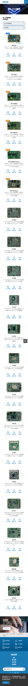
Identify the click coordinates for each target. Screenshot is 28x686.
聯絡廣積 (14, 664)
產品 (7, 634)
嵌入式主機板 (12, 634)
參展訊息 (20, 647)
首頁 (3, 634)
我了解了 (6, 682)
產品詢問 (7, 640)
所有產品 (4, 635)
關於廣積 (14, 660)
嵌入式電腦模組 (20, 634)
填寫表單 (6, 628)
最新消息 (7, 647)
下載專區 (20, 640)
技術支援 (14, 662)
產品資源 (7, 644)
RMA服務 (20, 644)
